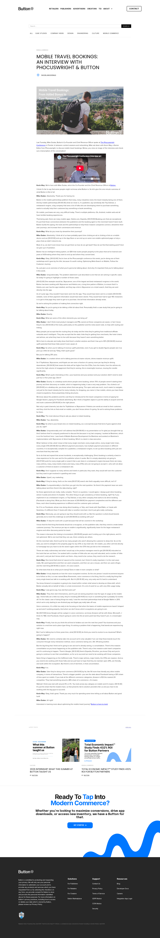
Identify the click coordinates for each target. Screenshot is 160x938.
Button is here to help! (99, 704)
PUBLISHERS (65, 9)
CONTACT (134, 9)
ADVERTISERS (79, 9)
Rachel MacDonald (48, 75)
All (31, 33)
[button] (108, 8)
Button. (113, 185)
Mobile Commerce (87, 765)
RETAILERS (54, 9)
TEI (100, 9)
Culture (32, 765)
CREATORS (92, 9)
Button (35, 775)
